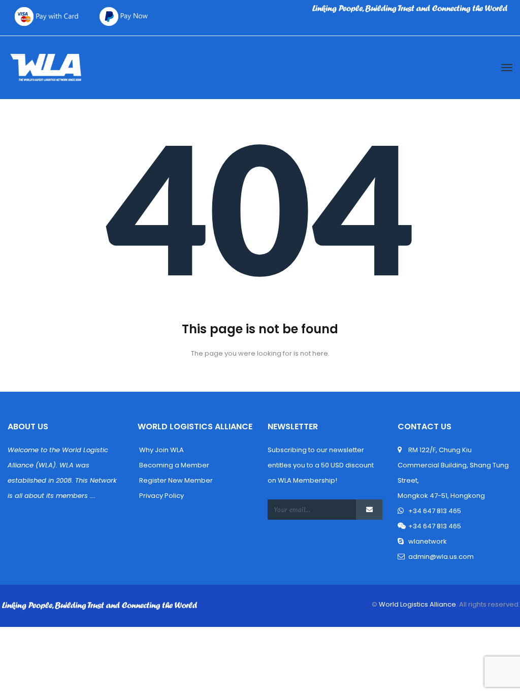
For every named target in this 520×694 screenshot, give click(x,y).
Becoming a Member (173, 465)
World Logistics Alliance (416, 604)
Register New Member (175, 480)
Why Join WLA (161, 450)
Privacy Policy (161, 495)
